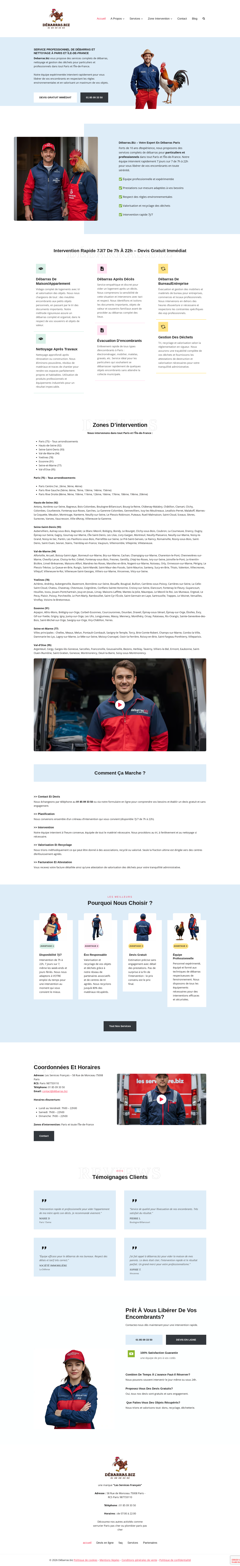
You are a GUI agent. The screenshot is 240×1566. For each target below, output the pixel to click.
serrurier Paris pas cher (107, 1525)
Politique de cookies (85, 1560)
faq (120, 1542)
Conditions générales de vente (139, 1560)
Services (133, 1542)
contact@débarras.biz (55, 1091)
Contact (182, 18)
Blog (194, 18)
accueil (101, 18)
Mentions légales (109, 1560)
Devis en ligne (105, 1542)
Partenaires (150, 1542)
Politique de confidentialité (175, 1560)
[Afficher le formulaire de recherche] (203, 18)
